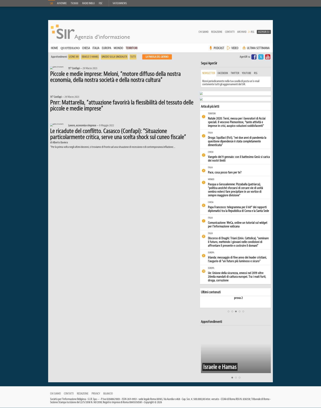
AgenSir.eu (264, 32)
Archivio (241, 32)
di (59, 142)
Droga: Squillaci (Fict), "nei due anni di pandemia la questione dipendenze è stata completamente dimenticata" (237, 141)
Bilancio (108, 393)
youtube (246, 73)
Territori (131, 48)
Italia (95, 48)
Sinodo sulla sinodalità (114, 56)
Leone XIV (74, 56)
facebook (223, 73)
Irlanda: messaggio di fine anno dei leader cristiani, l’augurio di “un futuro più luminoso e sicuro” (237, 259)
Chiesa (86, 48)
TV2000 (74, 3)
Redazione (216, 32)
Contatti (230, 32)
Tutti (133, 56)
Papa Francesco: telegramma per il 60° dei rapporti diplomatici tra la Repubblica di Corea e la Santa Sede (238, 209)
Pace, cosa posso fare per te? (224, 172)
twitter (235, 73)
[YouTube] (268, 57)
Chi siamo (203, 32)
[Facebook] (254, 57)
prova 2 (207, 298)
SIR (51, 3)
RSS (252, 32)
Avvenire (62, 3)
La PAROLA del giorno (157, 56)
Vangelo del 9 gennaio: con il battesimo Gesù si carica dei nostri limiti (239, 158)
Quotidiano (70, 48)
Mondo (118, 48)
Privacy (96, 393)
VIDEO (234, 48)
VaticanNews (120, 3)
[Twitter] (261, 57)
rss (255, 73)
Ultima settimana (258, 48)
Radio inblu (88, 3)
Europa (106, 48)
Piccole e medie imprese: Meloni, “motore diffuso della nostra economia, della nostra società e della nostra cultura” (115, 77)
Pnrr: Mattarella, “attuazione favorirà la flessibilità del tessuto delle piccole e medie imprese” (121, 105)
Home (54, 48)
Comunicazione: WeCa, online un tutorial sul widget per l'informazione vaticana (237, 224)
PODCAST (219, 48)
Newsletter (208, 73)
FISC (100, 3)
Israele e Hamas (90, 56)
